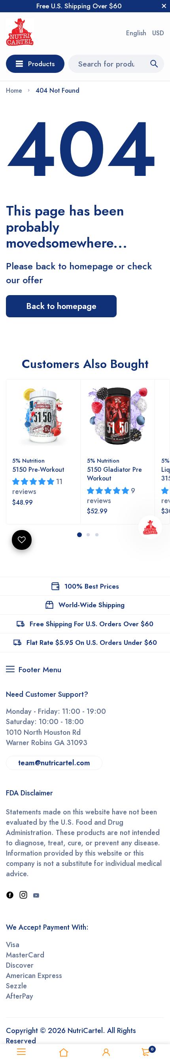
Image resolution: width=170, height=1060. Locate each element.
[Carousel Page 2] (87, 534)
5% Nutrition (28, 461)
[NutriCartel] (20, 33)
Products (41, 64)
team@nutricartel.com (54, 763)
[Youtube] (36, 896)
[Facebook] (10, 895)
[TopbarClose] (164, 6)
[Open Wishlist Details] (22, 540)
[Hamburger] (21, 1052)
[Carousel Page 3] (96, 534)
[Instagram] (23, 895)
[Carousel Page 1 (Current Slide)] (79, 534)
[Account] (106, 1052)
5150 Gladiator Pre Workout (114, 474)
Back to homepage (61, 306)
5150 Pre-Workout (38, 469)
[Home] (64, 1052)
